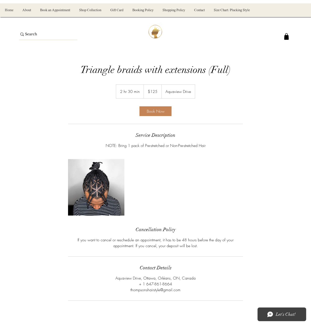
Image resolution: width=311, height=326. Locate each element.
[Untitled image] (96, 187)
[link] (155, 111)
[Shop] (286, 36)
